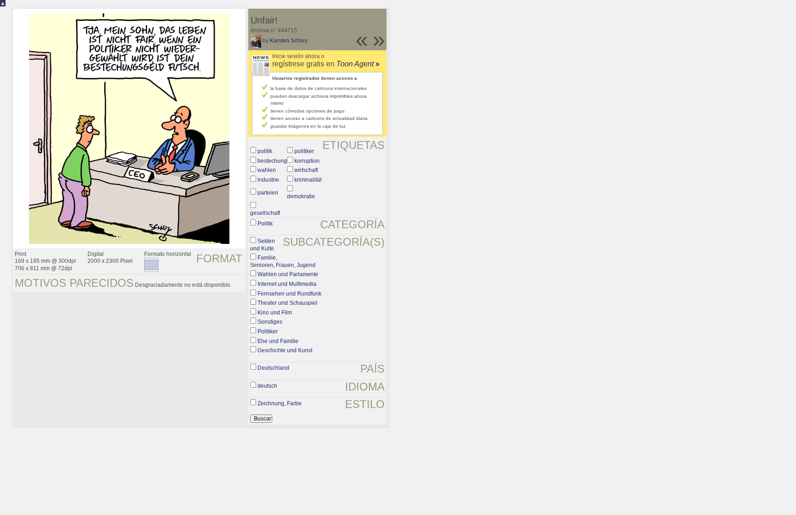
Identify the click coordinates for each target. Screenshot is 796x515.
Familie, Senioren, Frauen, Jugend (283, 261)
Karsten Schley (289, 40)
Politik (265, 223)
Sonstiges (270, 322)
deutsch (267, 386)
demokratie (301, 196)
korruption (307, 161)
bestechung (272, 161)
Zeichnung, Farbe (280, 403)
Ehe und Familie (278, 341)
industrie (268, 180)
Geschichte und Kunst (285, 350)
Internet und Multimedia (287, 284)
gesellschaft (265, 213)
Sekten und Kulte (262, 245)
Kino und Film (275, 312)
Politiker (268, 331)
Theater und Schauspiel (287, 303)
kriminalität (308, 180)
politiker (304, 151)
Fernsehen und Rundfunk (290, 293)
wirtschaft (306, 170)
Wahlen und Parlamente (288, 274)
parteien (268, 192)
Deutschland (273, 368)
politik (265, 151)
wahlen (267, 170)
